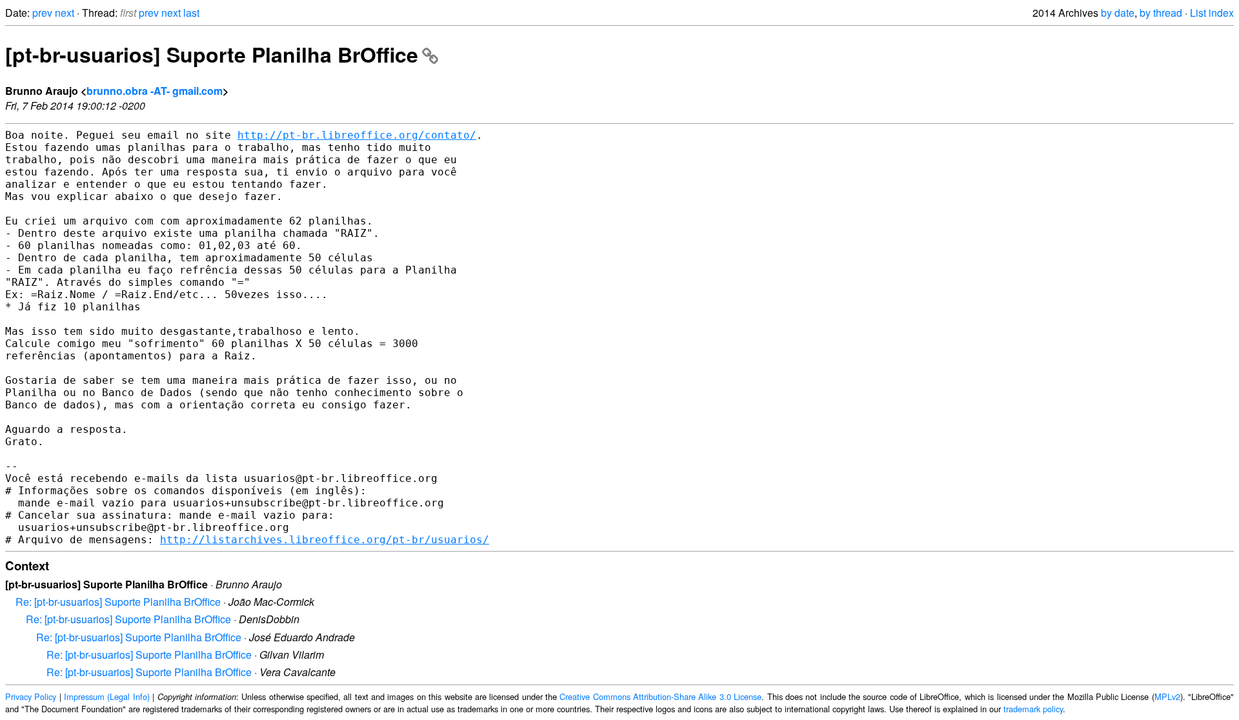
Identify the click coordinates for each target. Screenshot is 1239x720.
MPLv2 (1167, 696)
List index (1212, 12)
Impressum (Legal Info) (107, 696)
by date (1117, 12)
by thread (1161, 12)
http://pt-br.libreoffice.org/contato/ (356, 135)
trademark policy (1033, 709)
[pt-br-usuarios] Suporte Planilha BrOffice (211, 54)
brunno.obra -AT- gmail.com (154, 90)
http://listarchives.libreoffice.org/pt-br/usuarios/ (324, 540)
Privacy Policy (30, 696)
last (191, 12)
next (64, 12)
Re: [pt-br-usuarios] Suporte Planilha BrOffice (118, 601)
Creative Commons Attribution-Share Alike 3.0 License (660, 696)
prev (42, 12)
